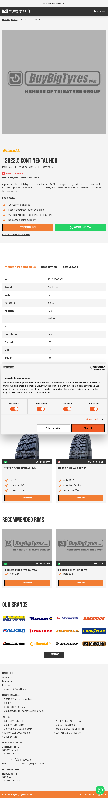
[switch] (41, 409)
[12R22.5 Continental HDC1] (27, 445)
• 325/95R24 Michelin (13, 721)
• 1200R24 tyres (10, 703)
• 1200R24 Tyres (10, 736)
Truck (14, 19)
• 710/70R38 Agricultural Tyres (18, 699)
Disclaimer (7, 681)
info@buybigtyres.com (32, 763)
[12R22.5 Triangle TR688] (81, 445)
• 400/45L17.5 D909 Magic (16, 732)
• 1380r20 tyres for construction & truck (23, 711)
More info (36, 497)
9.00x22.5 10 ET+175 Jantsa (20, 570)
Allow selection (53, 428)
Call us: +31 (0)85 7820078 (16, 234)
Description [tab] (49, 267)
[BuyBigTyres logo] (15, 11)
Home (5, 19)
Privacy (6, 685)
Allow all (88, 428)
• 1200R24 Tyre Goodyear (67, 721)
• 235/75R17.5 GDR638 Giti (68, 732)
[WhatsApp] (100, 790)
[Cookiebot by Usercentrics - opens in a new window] (92, 368)
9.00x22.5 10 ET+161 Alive (72, 570)
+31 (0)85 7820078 (21, 759)
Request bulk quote (28, 227)
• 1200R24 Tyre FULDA (13, 725)
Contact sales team (82, 227)
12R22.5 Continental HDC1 (20, 468)
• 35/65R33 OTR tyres (13, 707)
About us (7, 677)
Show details (92, 419)
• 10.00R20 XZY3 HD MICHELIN (69, 729)
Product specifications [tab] (20, 267)
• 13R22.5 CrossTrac (64, 725)
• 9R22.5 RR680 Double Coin (17, 729)
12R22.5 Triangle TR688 (72, 468)
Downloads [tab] (70, 267)
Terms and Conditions (14, 689)
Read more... (9, 197)
